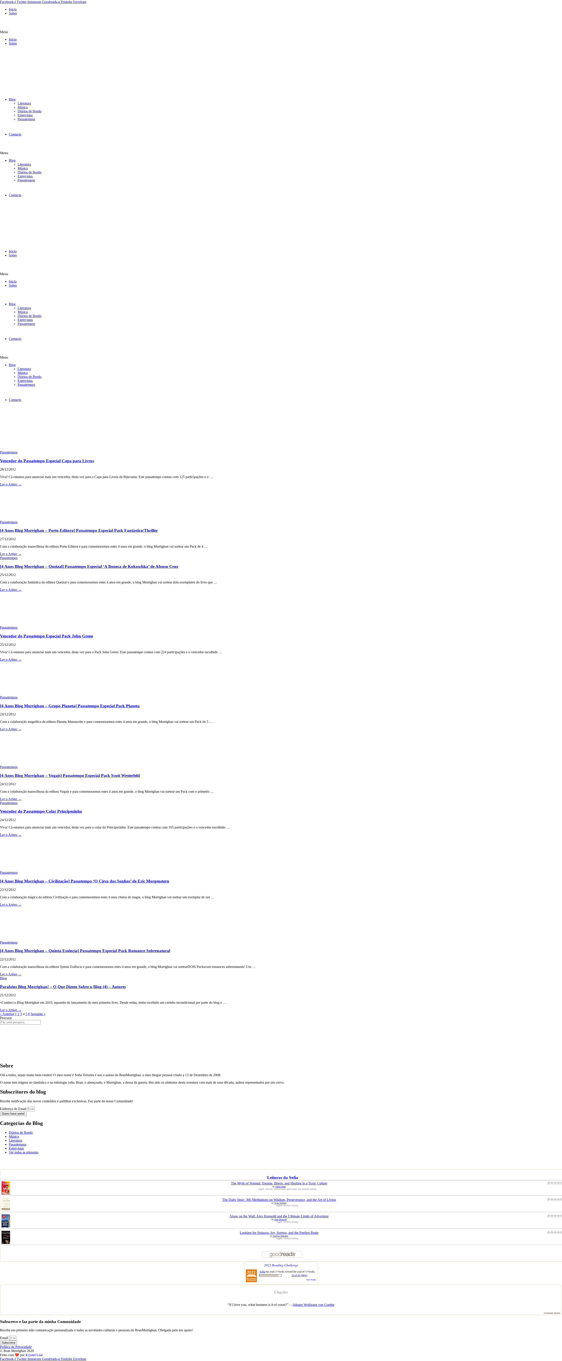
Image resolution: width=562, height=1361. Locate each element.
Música (23, 107)
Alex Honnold (280, 1219)
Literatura (24, 103)
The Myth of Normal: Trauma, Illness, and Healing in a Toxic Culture (279, 1183)
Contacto (15, 134)
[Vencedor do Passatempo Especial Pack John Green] (33, 623)
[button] (281, 32)
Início (13, 9)
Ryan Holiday (280, 1203)
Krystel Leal (34, 1355)
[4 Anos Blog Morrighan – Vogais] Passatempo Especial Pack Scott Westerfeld (70, 775)
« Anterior (7, 1014)
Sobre (13, 13)
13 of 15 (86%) (299, 1275)
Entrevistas (25, 115)
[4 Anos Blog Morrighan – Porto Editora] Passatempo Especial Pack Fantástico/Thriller (79, 530)
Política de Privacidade (16, 1347)
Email (4, 1338)
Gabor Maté (280, 1186)
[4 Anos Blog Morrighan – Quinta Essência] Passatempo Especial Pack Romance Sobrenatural (85, 950)
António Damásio (280, 1236)
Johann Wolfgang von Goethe (313, 1305)
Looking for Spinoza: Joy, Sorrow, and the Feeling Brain (279, 1233)
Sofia (262, 1271)
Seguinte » (38, 1014)
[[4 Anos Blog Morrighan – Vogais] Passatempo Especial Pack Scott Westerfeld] (33, 763)
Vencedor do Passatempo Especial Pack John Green (46, 636)
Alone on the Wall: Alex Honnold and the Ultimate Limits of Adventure (279, 1216)
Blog (12, 99)
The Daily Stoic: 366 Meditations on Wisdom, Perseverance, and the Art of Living (279, 1200)
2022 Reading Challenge (281, 1265)
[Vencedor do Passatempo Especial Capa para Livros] (33, 448)
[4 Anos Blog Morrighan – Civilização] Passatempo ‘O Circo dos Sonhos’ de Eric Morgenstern (84, 881)
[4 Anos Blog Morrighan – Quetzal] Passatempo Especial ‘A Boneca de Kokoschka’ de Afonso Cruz (89, 566)
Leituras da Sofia (282, 1177)
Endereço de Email (13, 1109)
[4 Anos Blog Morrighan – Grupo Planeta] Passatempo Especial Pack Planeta (70, 706)
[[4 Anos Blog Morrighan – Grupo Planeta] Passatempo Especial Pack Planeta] (33, 693)
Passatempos (26, 119)
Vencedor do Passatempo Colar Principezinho (41, 811)
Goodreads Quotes (552, 1313)
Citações (281, 1292)
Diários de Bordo (29, 111)
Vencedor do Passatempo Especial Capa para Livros (47, 460)
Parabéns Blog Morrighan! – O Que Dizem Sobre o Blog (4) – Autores (63, 986)
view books (311, 1279)
